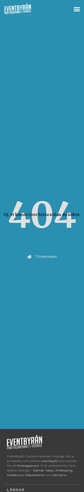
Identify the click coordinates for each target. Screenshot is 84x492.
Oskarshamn (35, 475)
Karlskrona (15, 475)
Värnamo (59, 475)
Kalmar (38, 470)
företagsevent (28, 466)
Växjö (49, 470)
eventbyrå (49, 461)
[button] (77, 9)
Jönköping (63, 470)
